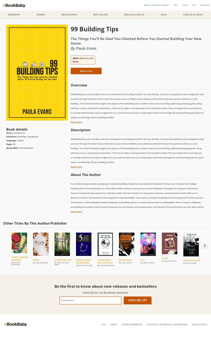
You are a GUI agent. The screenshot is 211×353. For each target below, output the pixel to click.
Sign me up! (137, 300)
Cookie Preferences (131, 324)
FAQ (104, 324)
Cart (194, 5)
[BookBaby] (17, 5)
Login (185, 5)
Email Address (67, 300)
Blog (164, 14)
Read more (76, 122)
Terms (113, 324)
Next (205, 245)
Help (175, 5)
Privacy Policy (199, 324)
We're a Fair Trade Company (156, 5)
